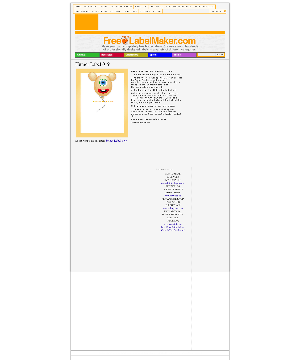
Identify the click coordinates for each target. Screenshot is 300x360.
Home (78, 7)
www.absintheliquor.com (172, 183)
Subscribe (216, 11)
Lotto (157, 11)
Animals (81, 55)
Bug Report (99, 11)
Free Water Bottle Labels (172, 226)
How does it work (96, 7)
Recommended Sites (179, 7)
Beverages (106, 55)
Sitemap (145, 11)
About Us (141, 7)
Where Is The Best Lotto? (173, 230)
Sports (153, 55)
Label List (130, 11)
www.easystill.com (172, 223)
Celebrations (132, 55)
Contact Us (82, 11)
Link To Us (156, 7)
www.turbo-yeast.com (173, 208)
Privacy (115, 11)
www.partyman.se (173, 195)
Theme (177, 55)
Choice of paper (121, 7)
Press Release (204, 7)
